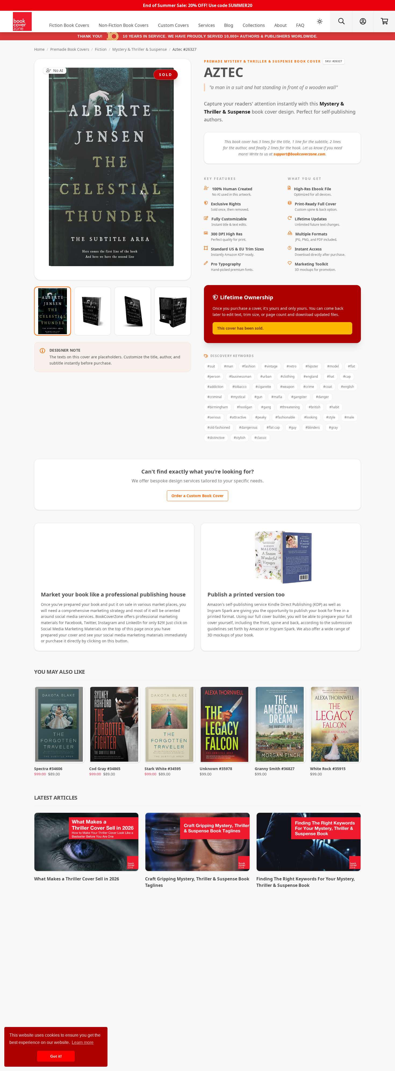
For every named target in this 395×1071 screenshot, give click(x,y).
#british (314, 407)
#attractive (238, 417)
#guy (292, 427)
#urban (265, 376)
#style (330, 417)
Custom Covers (173, 25)
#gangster (299, 397)
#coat (327, 386)
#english (347, 386)
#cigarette (263, 386)
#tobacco (239, 386)
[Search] (341, 21)
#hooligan (244, 407)
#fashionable (285, 417)
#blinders (313, 427)
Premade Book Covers (69, 49)
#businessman (240, 376)
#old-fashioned (218, 427)
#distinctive (216, 437)
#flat (351, 366)
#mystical (238, 397)
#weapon (287, 386)
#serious (214, 417)
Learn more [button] (83, 1042)
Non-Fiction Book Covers (124, 25)
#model (333, 366)
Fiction (101, 49)
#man (228, 366)
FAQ (300, 25)
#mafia (276, 397)
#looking (310, 417)
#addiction (215, 386)
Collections (254, 25)
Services (206, 25)
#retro (291, 366)
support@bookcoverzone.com (299, 153)
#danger (322, 397)
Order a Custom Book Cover (197, 495)
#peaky (260, 417)
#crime (308, 386)
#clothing (288, 376)
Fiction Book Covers (69, 25)
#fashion (248, 366)
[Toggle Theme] (320, 21)
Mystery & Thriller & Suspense (139, 49)
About (280, 25)
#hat (330, 376)
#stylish (239, 437)
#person (213, 376)
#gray (333, 427)
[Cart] (384, 21)
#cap (347, 376)
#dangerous (248, 427)
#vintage (271, 366)
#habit (334, 407)
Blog (228, 25)
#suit (211, 366)
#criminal (214, 397)
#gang (266, 407)
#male (349, 417)
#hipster (312, 366)
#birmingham (217, 407)
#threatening (290, 407)
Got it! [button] (56, 1056)
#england (311, 376)
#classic (260, 437)
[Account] (363, 21)
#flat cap (273, 427)
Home (39, 49)
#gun (258, 397)
